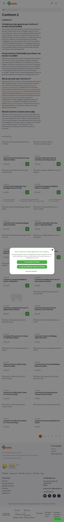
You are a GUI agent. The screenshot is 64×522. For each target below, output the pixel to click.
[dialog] (32, 261)
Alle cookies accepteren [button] (32, 262)
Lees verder (35, 257)
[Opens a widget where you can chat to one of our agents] (57, 519)
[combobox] (52, 250)
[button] (32, 271)
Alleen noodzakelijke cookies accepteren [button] (32, 266)
